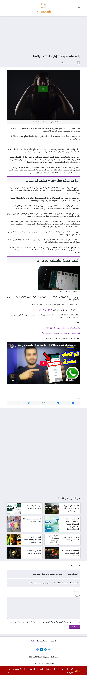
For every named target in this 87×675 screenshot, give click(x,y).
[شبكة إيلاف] (43, 8)
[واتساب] (43, 403)
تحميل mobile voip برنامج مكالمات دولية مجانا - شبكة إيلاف (53, 574)
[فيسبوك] (73, 403)
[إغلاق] (8, 671)
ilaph (74, 63)
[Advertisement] (43, 34)
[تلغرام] (45, 649)
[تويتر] (29, 403)
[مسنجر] (58, 403)
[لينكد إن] (41, 649)
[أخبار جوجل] (37, 649)
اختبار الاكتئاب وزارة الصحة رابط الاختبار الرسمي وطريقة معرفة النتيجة (43, 671)
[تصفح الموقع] (78, 8)
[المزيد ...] (14, 403)
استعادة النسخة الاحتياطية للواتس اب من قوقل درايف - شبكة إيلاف (52, 583)
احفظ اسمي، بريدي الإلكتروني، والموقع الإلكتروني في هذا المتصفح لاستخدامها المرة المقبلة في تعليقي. (44, 622)
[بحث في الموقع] (8, 8)
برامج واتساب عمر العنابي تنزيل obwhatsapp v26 (61, 328)
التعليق (77, 596)
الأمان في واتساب (45, 310)
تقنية (61, 498)
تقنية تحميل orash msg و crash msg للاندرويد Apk (61, 333)
